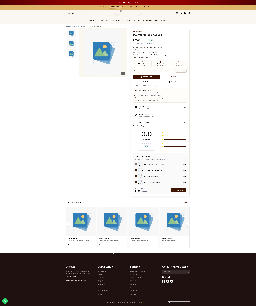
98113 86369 (78, 13)
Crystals (91, 20)
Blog (131, 287)
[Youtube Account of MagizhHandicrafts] (167, 281)
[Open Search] (177, 13)
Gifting (163, 20)
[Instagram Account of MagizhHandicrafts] (171, 281)
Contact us (133, 291)
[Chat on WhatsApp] (5, 301)
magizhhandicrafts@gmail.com (76, 280)
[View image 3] (71, 53)
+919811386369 (71, 277)
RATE (146, 147)
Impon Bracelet (81, 26)
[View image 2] (71, 43)
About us (133, 294)
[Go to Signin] (189, 13)
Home (68, 26)
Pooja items (117, 20)
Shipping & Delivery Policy (138, 271)
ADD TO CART (147, 77)
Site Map (133, 284)
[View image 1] (71, 33)
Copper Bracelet (152, 20)
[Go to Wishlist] (181, 13)
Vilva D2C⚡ (138, 302)
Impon (140, 20)
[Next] (188, 224)
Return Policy (134, 274)
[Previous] (68, 224)
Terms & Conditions (136, 277)
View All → (186, 202)
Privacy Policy (134, 281)
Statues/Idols (104, 20)
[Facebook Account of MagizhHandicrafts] (163, 281)
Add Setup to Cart (178, 190)
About (68, 13)
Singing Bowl (130, 20)
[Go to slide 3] (105, 74)
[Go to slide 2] (103, 74)
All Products (102, 271)
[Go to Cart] (185, 13)
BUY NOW (174, 77)
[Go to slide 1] (101, 74)
